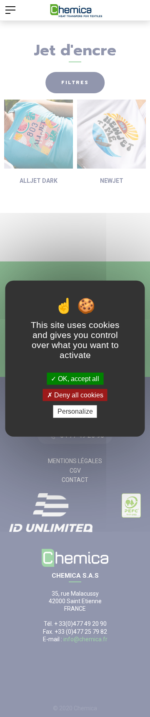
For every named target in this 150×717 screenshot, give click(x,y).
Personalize (75, 411)
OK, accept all (77, 378)
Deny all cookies (77, 395)
